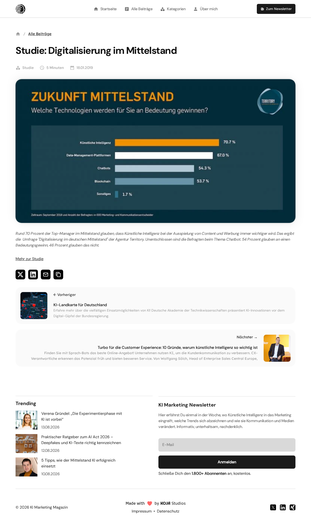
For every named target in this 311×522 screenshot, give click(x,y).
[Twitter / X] (273, 507)
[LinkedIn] (283, 507)
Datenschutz (168, 511)
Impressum (142, 511)
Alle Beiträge (40, 33)
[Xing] (292, 507)
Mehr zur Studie (29, 258)
